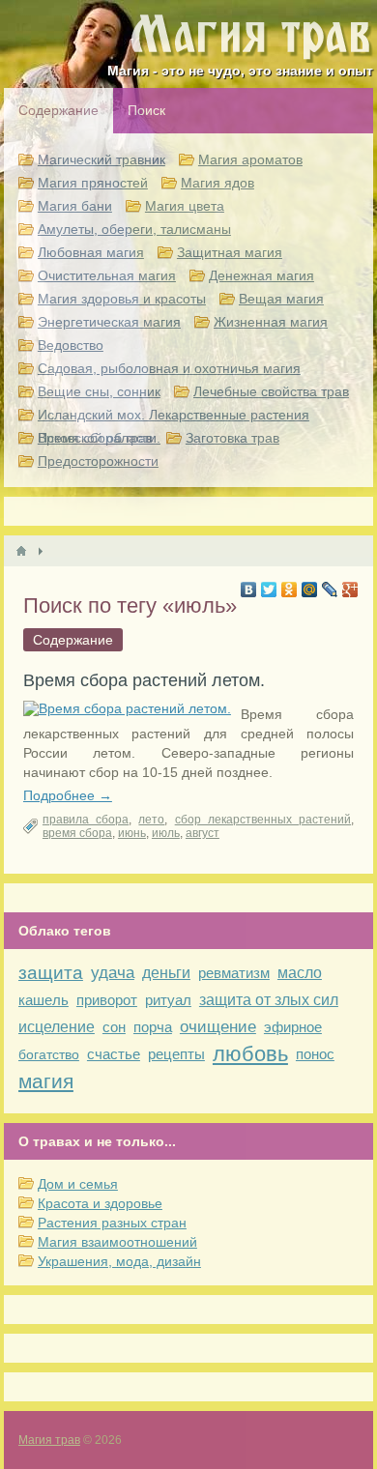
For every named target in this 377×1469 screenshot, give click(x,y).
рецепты (176, 1054)
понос (315, 1054)
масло (299, 973)
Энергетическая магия (109, 322)
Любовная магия (91, 252)
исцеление (56, 1027)
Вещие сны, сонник (99, 391)
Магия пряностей (93, 182)
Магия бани (75, 206)
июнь (132, 833)
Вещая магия (281, 298)
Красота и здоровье (100, 1203)
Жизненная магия (271, 322)
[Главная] (21, 550)
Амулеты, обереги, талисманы (134, 229)
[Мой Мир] (310, 589)
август (202, 833)
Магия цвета (184, 206)
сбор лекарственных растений (263, 819)
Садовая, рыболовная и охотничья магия (169, 368)
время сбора (77, 833)
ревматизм (234, 973)
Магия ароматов (250, 159)
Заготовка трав (232, 438)
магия (45, 1081)
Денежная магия (261, 275)
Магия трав (49, 1440)
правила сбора (86, 819)
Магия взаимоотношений (117, 1242)
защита (50, 973)
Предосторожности (98, 461)
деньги (166, 973)
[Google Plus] (350, 589)
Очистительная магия (107, 275)
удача (112, 973)
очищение (218, 1027)
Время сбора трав (95, 438)
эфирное (293, 1027)
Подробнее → (67, 795)
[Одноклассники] (289, 589)
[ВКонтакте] (249, 589)
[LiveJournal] (330, 589)
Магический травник (101, 159)
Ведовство (70, 345)
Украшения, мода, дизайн (119, 1261)
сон (114, 1027)
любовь (250, 1054)
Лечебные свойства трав (271, 391)
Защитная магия (229, 252)
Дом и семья (78, 1184)
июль (166, 833)
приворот (106, 1000)
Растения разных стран (112, 1222)
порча (152, 1027)
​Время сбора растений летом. (144, 680)
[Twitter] (269, 589)
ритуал (168, 1000)
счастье (113, 1054)
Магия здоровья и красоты (122, 298)
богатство (48, 1054)
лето (151, 819)
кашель (43, 1000)
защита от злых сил (268, 1000)
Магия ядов (217, 182)
